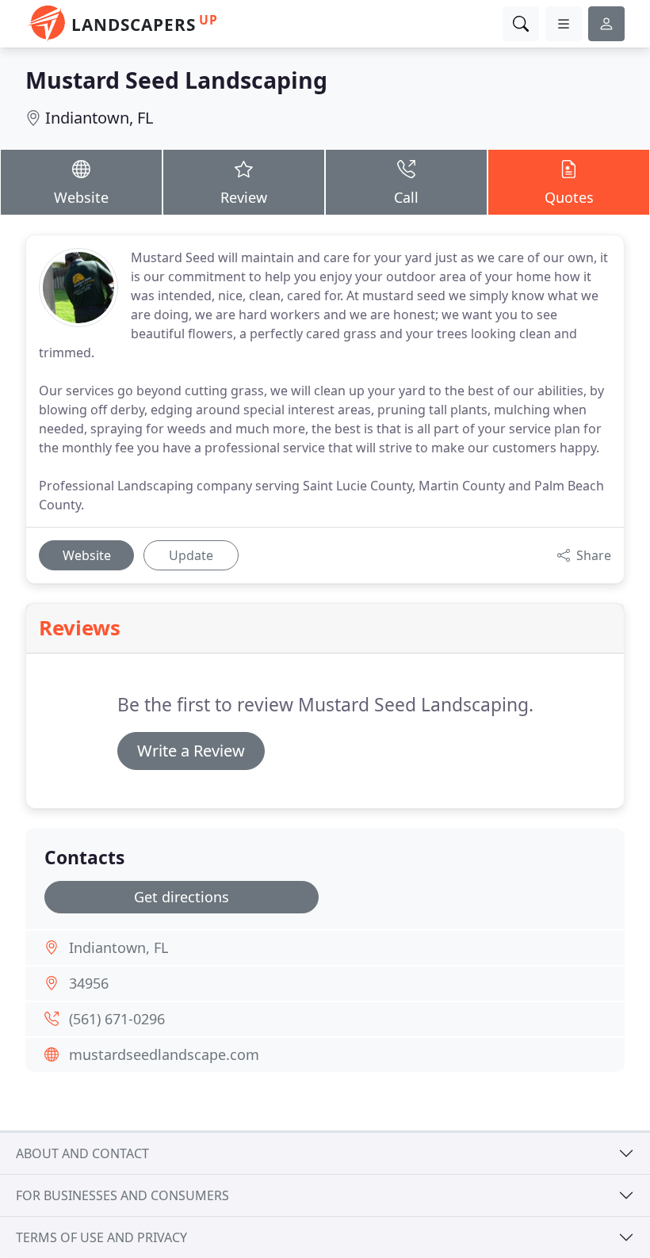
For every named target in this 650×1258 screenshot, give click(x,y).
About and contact (82, 1153)
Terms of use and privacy (101, 1237)
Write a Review (191, 750)
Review (243, 197)
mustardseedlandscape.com (164, 1054)
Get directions (181, 896)
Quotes (569, 197)
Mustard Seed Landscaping (176, 79)
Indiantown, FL (99, 117)
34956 (89, 983)
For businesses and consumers (122, 1195)
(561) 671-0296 (117, 1018)
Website (81, 197)
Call (406, 197)
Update (191, 555)
